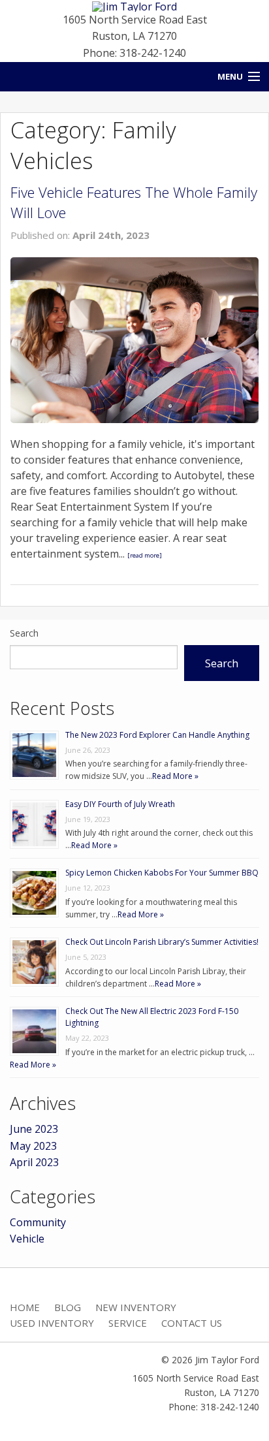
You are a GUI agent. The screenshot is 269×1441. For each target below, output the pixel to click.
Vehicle (27, 1238)
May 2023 (33, 1146)
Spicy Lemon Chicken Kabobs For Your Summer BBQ (162, 872)
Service (127, 1322)
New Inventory (135, 1307)
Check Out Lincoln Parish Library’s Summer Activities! (162, 941)
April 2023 (34, 1162)
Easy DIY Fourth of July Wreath (120, 804)
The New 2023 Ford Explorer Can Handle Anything (157, 734)
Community (38, 1222)
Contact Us (191, 1322)
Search (24, 633)
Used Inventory (52, 1322)
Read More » (175, 776)
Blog (67, 1307)
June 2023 (34, 1129)
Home (25, 1307)
